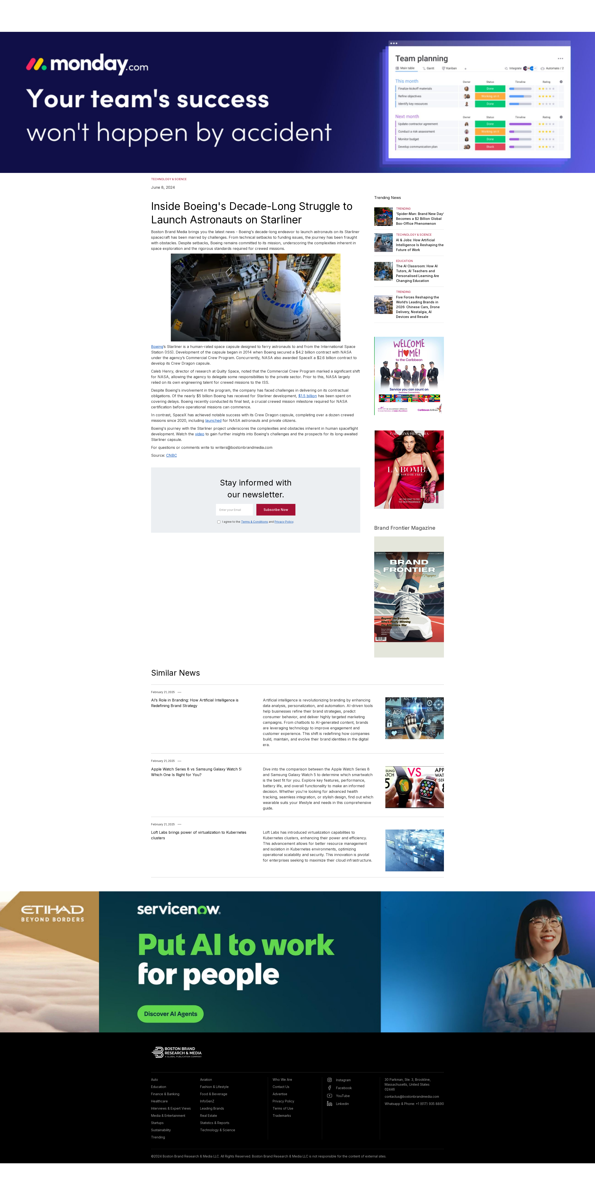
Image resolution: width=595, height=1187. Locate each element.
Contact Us (281, 1087)
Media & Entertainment (168, 1116)
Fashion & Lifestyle (214, 1087)
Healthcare (159, 1101)
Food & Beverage (213, 1094)
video (199, 434)
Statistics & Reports (214, 1123)
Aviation (206, 1079)
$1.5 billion (307, 395)
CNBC (171, 455)
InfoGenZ (207, 1101)
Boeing (157, 346)
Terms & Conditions (254, 521)
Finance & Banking (165, 1094)
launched (213, 420)
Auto (154, 1079)
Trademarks (282, 1116)
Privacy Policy (283, 521)
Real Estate (208, 1116)
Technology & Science (217, 1130)
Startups (157, 1123)
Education (158, 1087)
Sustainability (161, 1130)
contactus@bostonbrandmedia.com (412, 1096)
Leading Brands (212, 1108)
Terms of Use (283, 1108)
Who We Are (282, 1079)
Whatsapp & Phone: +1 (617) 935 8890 (414, 1104)
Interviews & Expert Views (171, 1108)
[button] (9, 102)
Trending (158, 1137)
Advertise (280, 1094)
